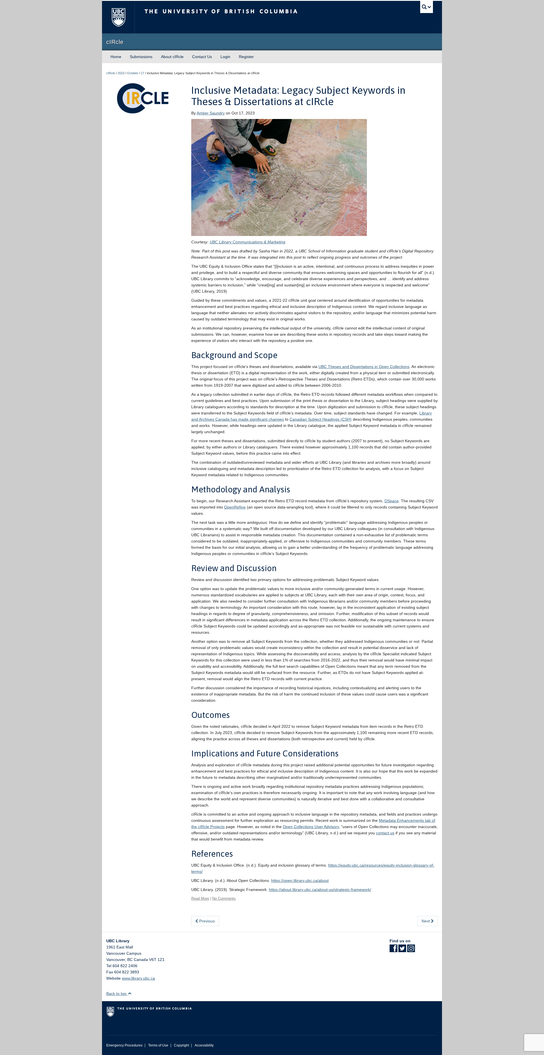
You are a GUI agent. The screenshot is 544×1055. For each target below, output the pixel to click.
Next (426, 921)
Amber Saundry (211, 113)
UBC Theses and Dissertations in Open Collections (363, 366)
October (132, 73)
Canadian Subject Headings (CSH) (321, 419)
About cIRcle (172, 56)
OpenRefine (235, 507)
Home (115, 56)
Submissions (141, 56)
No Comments (224, 898)
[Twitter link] (402, 950)
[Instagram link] (411, 950)
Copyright (181, 1045)
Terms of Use (158, 1045)
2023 (121, 73)
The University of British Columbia (118, 17)
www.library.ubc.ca (138, 978)
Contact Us (202, 56)
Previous (206, 921)
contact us (385, 833)
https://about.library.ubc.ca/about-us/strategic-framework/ (320, 889)
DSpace (391, 501)
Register (246, 56)
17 (142, 73)
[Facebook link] (393, 950)
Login (225, 56)
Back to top (117, 993)
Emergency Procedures (124, 1045)
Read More (200, 898)
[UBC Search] (426, 7)
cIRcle (110, 73)
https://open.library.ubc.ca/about (300, 880)
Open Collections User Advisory (311, 826)
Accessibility (204, 1045)
